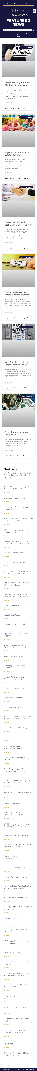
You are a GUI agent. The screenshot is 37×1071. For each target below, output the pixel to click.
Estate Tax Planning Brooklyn (16, 868)
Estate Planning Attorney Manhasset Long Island (17, 83)
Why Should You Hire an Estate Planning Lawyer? (17, 363)
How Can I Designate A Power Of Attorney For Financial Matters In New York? (17, 475)
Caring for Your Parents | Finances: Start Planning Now (18, 1054)
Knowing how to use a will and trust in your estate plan (18, 997)
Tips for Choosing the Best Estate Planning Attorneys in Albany (17, 717)
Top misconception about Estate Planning (17, 153)
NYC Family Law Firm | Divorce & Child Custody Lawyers (17, 814)
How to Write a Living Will (14, 688)
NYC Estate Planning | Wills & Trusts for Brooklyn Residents (18, 520)
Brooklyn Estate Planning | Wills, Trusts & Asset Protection (17, 974)
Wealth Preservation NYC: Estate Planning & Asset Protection (17, 825)
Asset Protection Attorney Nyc (16, 606)
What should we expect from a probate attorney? (16, 531)
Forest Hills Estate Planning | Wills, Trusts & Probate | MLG (18, 487)
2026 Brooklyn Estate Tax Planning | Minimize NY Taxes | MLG (18, 572)
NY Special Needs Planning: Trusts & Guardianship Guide (18, 781)
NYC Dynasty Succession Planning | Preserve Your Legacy (18, 747)
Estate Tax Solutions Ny (13, 737)
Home (5, 34)
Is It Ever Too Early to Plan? (15, 562)
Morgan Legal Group (29, 1069)
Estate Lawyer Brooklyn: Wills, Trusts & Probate (16, 986)
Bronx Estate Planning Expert (16, 897)
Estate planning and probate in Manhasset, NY (18, 223)
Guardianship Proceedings (14, 698)
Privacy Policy (21, 1069)
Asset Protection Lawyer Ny (15, 656)
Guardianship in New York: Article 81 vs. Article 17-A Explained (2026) (18, 595)
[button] (34, 11)
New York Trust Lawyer (13, 707)
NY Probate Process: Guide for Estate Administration (16, 942)
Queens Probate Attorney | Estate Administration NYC (17, 846)
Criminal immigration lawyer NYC (17, 835)
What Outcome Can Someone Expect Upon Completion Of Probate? (16, 929)
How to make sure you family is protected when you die (16, 1031)
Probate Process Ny (12, 918)
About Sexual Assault (12, 615)
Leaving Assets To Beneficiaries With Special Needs (17, 584)
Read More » (9, 103)
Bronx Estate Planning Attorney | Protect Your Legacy (17, 759)
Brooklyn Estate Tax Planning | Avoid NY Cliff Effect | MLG (16, 646)
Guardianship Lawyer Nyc (14, 498)
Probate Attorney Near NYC (15, 624)
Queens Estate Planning (13, 553)
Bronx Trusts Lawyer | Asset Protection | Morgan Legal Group (17, 770)
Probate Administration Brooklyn (17, 877)
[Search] (33, 30)
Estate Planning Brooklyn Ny (15, 728)
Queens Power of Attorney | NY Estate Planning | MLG (16, 678)
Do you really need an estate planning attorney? (17, 293)
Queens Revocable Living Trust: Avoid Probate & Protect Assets (17, 542)
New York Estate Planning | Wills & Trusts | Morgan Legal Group (17, 887)
